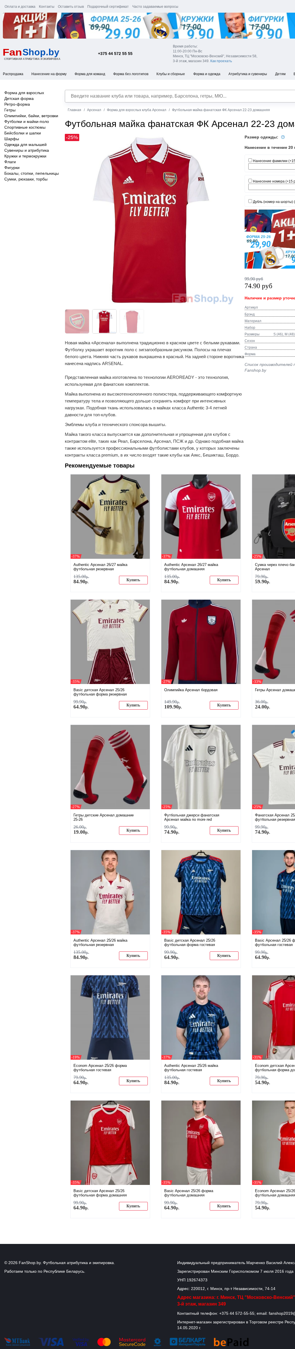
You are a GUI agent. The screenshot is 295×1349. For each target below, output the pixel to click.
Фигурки (12, 167)
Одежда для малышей (25, 144)
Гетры (10, 110)
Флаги (10, 161)
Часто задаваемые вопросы (155, 7)
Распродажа (13, 74)
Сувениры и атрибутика (26, 150)
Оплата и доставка (20, 7)
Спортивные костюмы (25, 127)
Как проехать (221, 61)
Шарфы (11, 138)
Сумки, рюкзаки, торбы (26, 179)
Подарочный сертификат (108, 7)
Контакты (46, 7)
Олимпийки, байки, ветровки (31, 115)
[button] (230, 220)
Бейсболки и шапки (22, 133)
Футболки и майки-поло (26, 121)
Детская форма (19, 98)
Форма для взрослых (24, 92)
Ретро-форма (17, 104)
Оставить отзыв (71, 7)
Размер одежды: (262, 137)
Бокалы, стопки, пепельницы (31, 173)
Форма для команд (90, 74)
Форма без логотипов (130, 74)
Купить (133, 580)
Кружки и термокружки (25, 156)
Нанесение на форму (49, 74)
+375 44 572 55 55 (115, 53)
